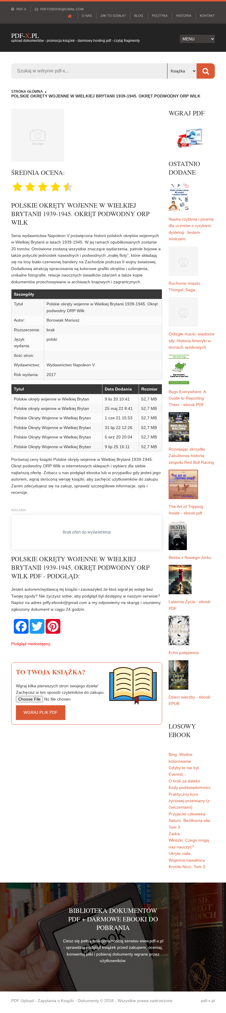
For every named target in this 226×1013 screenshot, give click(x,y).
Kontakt (207, 15)
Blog (138, 15)
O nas (87, 15)
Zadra (174, 833)
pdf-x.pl (208, 1000)
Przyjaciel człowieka (187, 814)
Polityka (159, 15)
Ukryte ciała (179, 853)
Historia (183, 15)
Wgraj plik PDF (41, 712)
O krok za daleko (184, 781)
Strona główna (27, 92)
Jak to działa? (113, 15)
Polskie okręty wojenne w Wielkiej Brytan (51, 399)
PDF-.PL (25, 35)
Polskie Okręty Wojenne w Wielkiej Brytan (52, 418)
